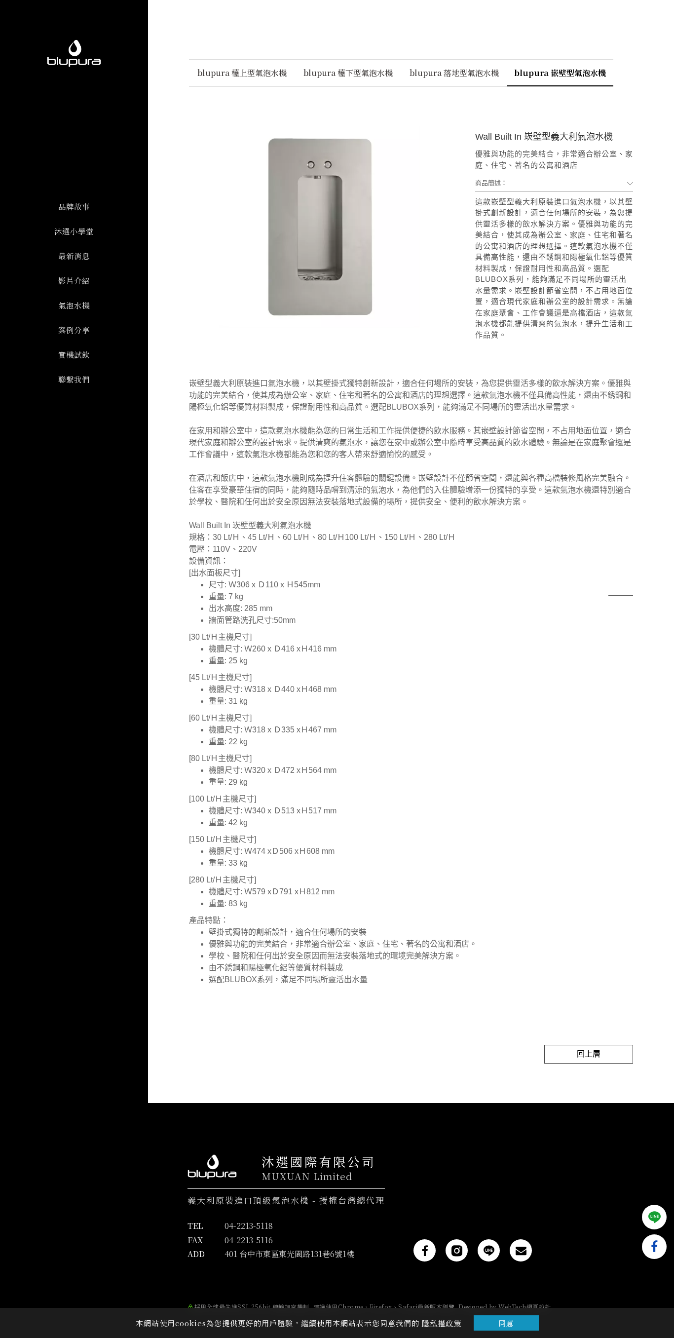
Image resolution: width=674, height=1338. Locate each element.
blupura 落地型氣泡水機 (454, 72)
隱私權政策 (441, 1323)
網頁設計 (538, 1306)
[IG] (457, 1250)
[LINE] (489, 1250)
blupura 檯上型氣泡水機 (242, 72)
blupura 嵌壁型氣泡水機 (560, 72)
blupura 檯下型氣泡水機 (348, 72)
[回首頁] (74, 53)
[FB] (424, 1250)
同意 (506, 1323)
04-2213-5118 (249, 1225)
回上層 (588, 1054)
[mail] (521, 1250)
